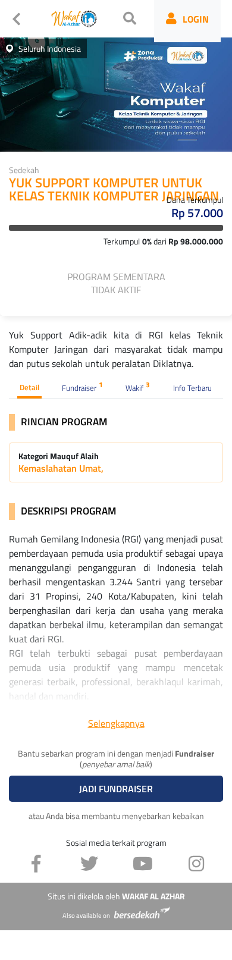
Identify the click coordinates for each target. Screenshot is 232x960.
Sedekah (24, 170)
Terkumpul (122, 241)
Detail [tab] (29, 387)
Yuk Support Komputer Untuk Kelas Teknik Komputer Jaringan (114, 190)
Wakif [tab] (138, 386)
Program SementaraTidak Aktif (116, 282)
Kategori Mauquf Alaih (58, 456)
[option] (116, 92)
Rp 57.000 (197, 213)
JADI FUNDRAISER (116, 789)
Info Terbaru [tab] (192, 388)
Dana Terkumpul (195, 199)
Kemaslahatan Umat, (61, 468)
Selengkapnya (116, 723)
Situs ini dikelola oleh (116, 896)
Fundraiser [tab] (82, 386)
